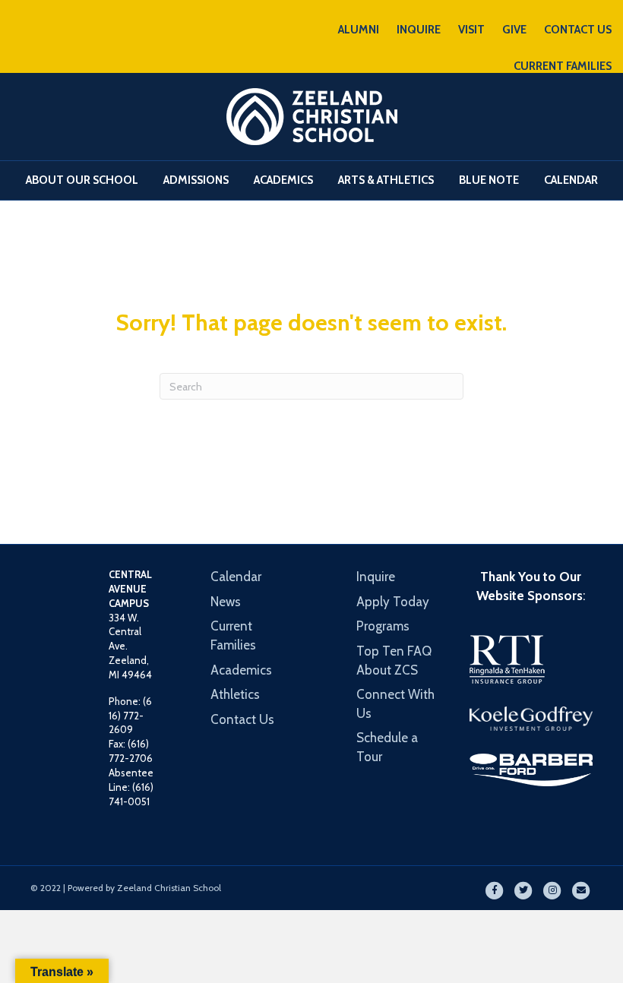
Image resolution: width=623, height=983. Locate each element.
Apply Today (392, 601)
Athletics (235, 694)
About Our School (82, 180)
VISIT (471, 29)
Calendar (571, 180)
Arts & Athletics (386, 180)
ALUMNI (358, 29)
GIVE (514, 29)
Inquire (375, 576)
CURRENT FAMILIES (563, 66)
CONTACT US (578, 29)
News (225, 601)
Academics (283, 180)
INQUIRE (419, 29)
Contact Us (242, 719)
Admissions (196, 180)
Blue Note (489, 180)
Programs (383, 626)
